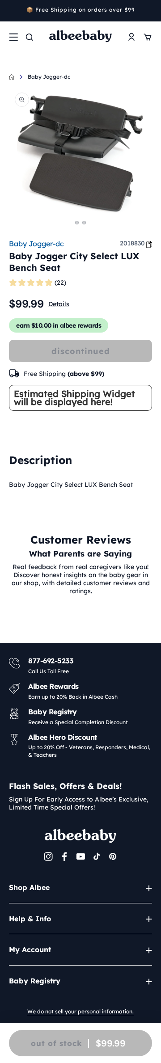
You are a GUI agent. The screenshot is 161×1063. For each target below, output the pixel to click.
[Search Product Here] (29, 37)
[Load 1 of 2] (76, 222)
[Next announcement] (149, 11)
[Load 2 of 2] (84, 222)
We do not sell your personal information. (80, 1011)
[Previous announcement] (12, 11)
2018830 (132, 243)
